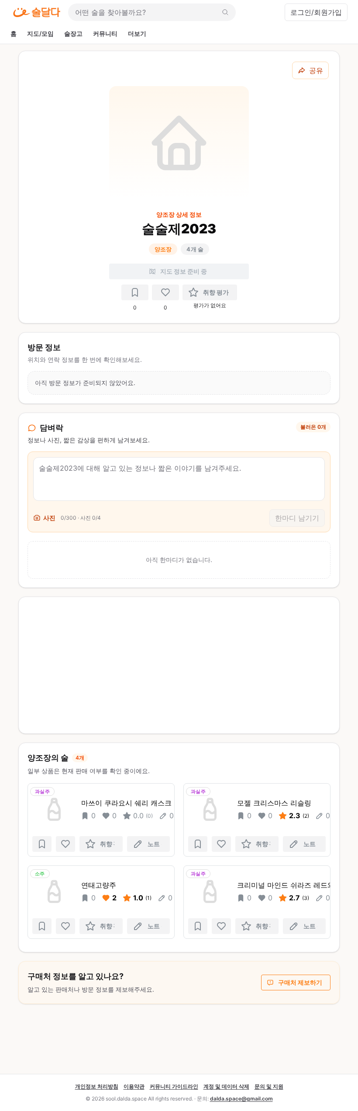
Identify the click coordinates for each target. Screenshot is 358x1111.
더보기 (137, 33)
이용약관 (134, 1086)
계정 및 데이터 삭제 (226, 1086)
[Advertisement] (179, 665)
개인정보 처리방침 (96, 1086)
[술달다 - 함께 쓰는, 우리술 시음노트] (36, 12)
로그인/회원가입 (316, 12)
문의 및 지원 (269, 1086)
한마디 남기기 (297, 518)
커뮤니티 (105, 33)
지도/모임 (40, 33)
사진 (49, 517)
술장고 (73, 33)
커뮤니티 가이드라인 (174, 1086)
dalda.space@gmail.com (241, 1098)
